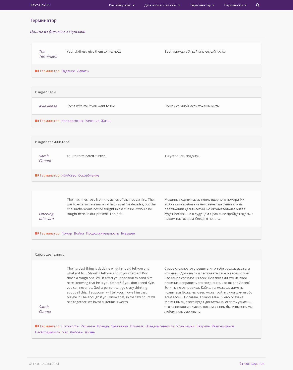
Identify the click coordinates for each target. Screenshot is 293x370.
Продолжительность (102, 233)
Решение (88, 326)
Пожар (66, 233)
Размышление (223, 326)
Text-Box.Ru (40, 5)
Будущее (128, 233)
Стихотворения (252, 363)
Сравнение (119, 326)
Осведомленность (160, 326)
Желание (92, 121)
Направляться (72, 121)
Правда (103, 326)
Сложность (70, 326)
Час (65, 332)
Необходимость (47, 332)
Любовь (76, 332)
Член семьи (185, 326)
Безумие (203, 326)
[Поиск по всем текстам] (257, 5)
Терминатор (49, 71)
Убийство (68, 175)
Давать (83, 71)
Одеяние (68, 71)
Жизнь (106, 121)
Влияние (137, 326)
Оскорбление (88, 175)
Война (79, 233)
